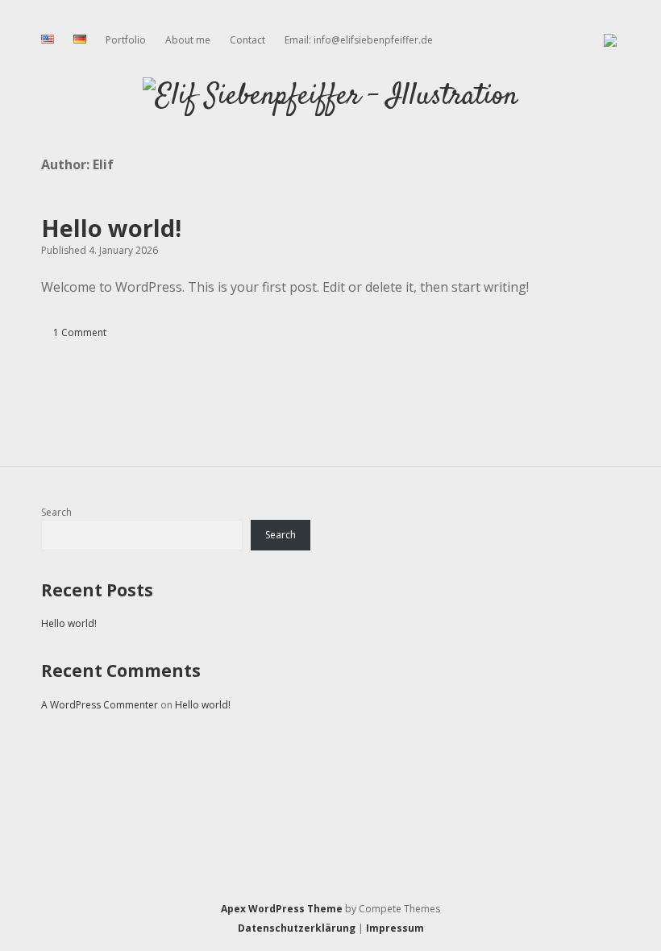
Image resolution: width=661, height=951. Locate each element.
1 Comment (79, 332)
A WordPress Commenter (99, 705)
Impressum (395, 928)
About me (187, 40)
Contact (247, 40)
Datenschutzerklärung (296, 928)
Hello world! (111, 227)
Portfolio (126, 40)
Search (56, 512)
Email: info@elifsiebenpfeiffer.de (359, 40)
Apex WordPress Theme (282, 909)
